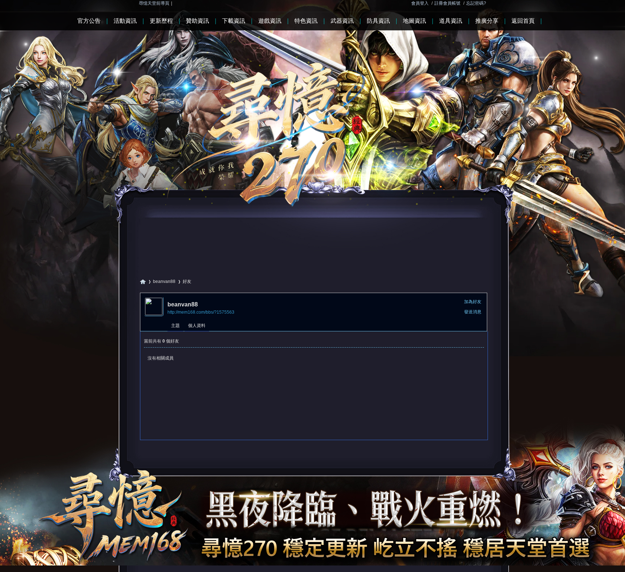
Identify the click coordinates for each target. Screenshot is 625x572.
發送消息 (472, 311)
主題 (175, 325)
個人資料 (196, 325)
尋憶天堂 (143, 281)
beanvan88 (164, 281)
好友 (187, 281)
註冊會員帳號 (447, 3)
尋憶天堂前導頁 (154, 3)
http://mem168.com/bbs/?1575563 (200, 312)
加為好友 (472, 301)
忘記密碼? (476, 3)
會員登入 (420, 3)
